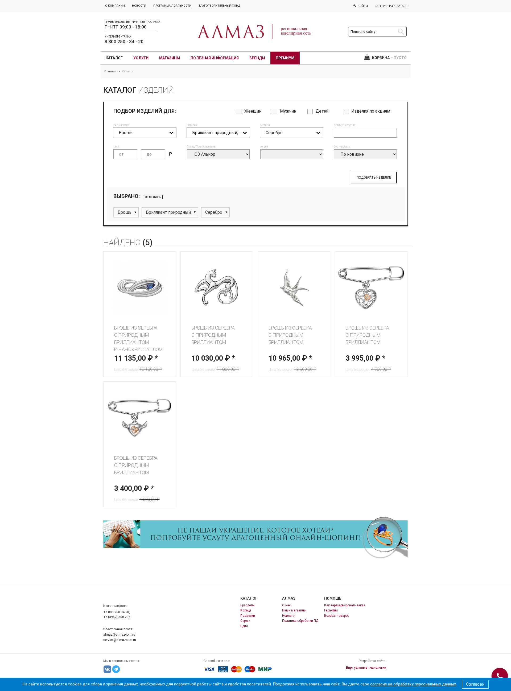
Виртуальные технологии (366, 667)
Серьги (245, 621)
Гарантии (331, 610)
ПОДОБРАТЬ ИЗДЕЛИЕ (374, 177)
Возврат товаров (336, 616)
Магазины (169, 58)
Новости (288, 616)
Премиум (285, 58)
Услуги (141, 58)
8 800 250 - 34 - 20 (124, 41)
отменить (153, 197)
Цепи (244, 626)
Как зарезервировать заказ (344, 605)
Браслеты (247, 605)
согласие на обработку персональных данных (413, 684)
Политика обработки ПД (300, 621)
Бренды (257, 58)
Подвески (247, 616)
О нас (286, 605)
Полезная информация (215, 58)
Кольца (246, 610)
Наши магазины (294, 610)
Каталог (114, 58)
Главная (110, 71)
